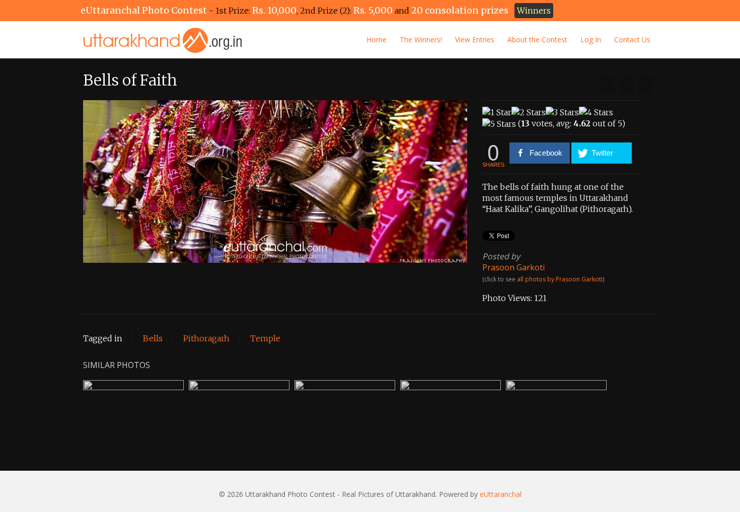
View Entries (474, 39)
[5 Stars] (499, 123)
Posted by (501, 256)
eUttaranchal (501, 494)
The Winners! (421, 39)
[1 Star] (496, 112)
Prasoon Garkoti (513, 267)
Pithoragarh (206, 338)
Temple (265, 338)
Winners (534, 11)
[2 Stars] (528, 112)
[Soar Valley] (608, 84)
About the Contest (537, 39)
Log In (590, 39)
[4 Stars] (596, 112)
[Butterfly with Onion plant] (646, 84)
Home (376, 39)
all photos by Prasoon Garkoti (560, 279)
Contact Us (632, 39)
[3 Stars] (562, 112)
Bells (153, 338)
